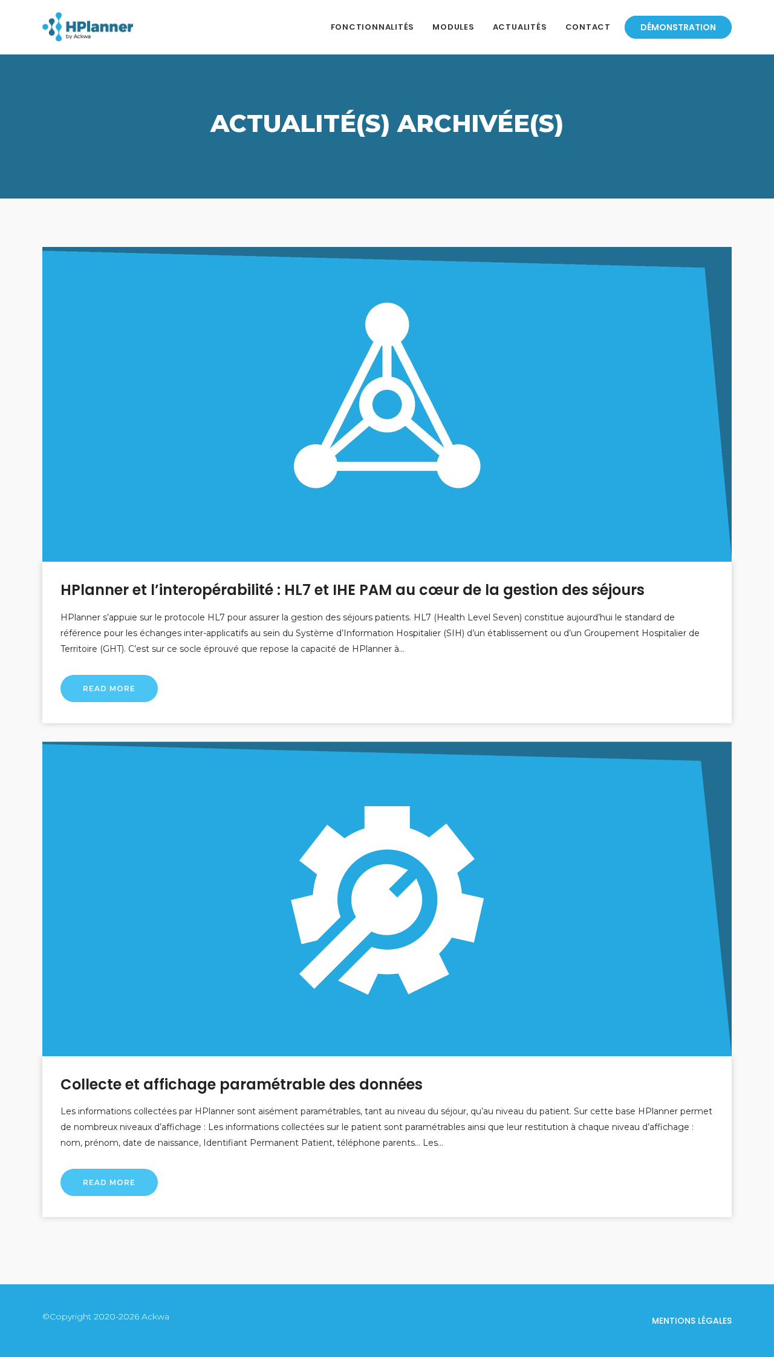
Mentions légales (692, 1321)
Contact (588, 27)
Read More (109, 688)
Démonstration (678, 27)
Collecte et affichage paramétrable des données (241, 1084)
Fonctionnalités (373, 27)
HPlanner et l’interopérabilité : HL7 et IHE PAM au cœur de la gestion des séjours (352, 590)
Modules (453, 27)
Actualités (520, 27)
